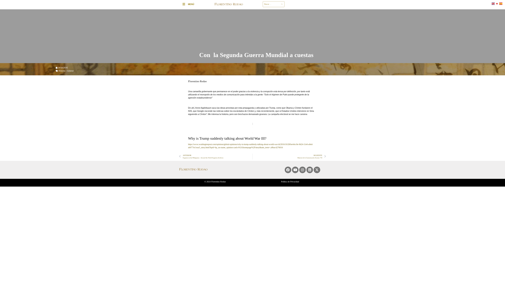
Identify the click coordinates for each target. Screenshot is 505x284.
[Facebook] (288, 170)
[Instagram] (302, 170)
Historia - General (66, 71)
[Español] (501, 3)
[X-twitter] (317, 170)
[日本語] (497, 3)
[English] (493, 3)
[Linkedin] (309, 170)
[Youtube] (295, 170)
